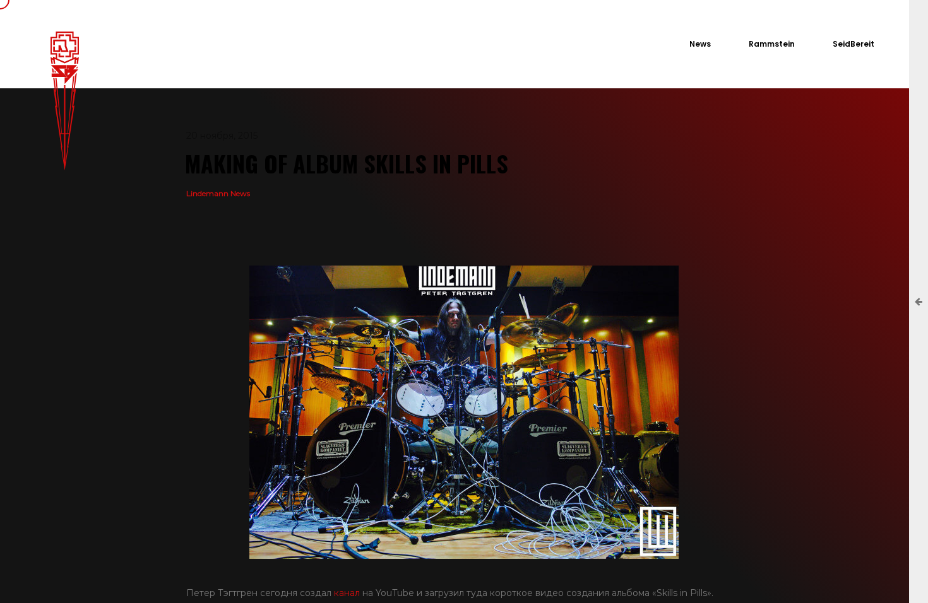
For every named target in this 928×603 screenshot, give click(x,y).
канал (347, 593)
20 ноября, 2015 (222, 135)
